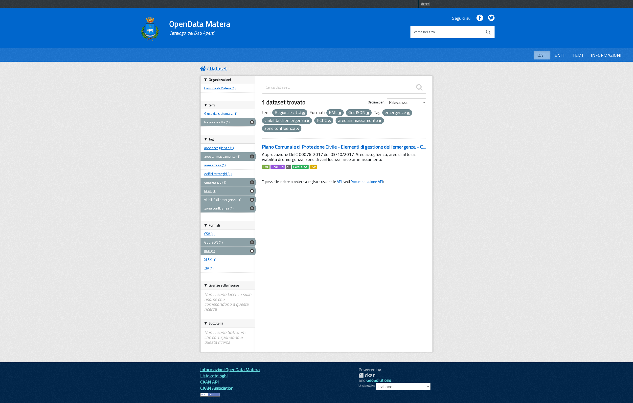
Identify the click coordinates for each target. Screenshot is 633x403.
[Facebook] (479, 18)
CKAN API (209, 382)
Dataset (218, 68)
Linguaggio (366, 385)
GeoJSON (277, 167)
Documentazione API (367, 181)
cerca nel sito (424, 32)
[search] (419, 87)
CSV (313, 167)
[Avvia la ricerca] (488, 32)
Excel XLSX (300, 167)
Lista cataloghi (213, 375)
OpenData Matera (199, 28)
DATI (542, 55)
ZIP (288, 167)
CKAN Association (216, 388)
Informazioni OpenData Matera (230, 369)
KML (266, 167)
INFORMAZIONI (606, 55)
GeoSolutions (378, 380)
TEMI (577, 55)
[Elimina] (303, 113)
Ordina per (376, 102)
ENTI (560, 55)
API (339, 181)
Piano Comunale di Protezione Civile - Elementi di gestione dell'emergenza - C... (344, 147)
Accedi (425, 3)
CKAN (367, 375)
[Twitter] (491, 18)
